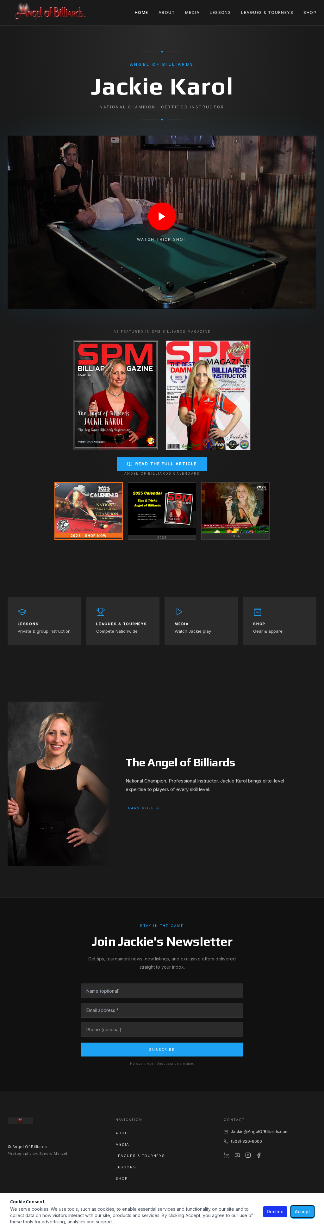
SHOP (309, 12)
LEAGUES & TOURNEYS (267, 12)
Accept (302, 1211)
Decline (275, 1211)
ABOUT (167, 12)
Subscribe (162, 1049)
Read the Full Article (166, 463)
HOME (141, 12)
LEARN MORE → (142, 808)
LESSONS (220, 12)
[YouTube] (237, 1155)
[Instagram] (248, 1155)
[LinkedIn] (226, 1155)
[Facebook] (259, 1155)
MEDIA (192, 12)
